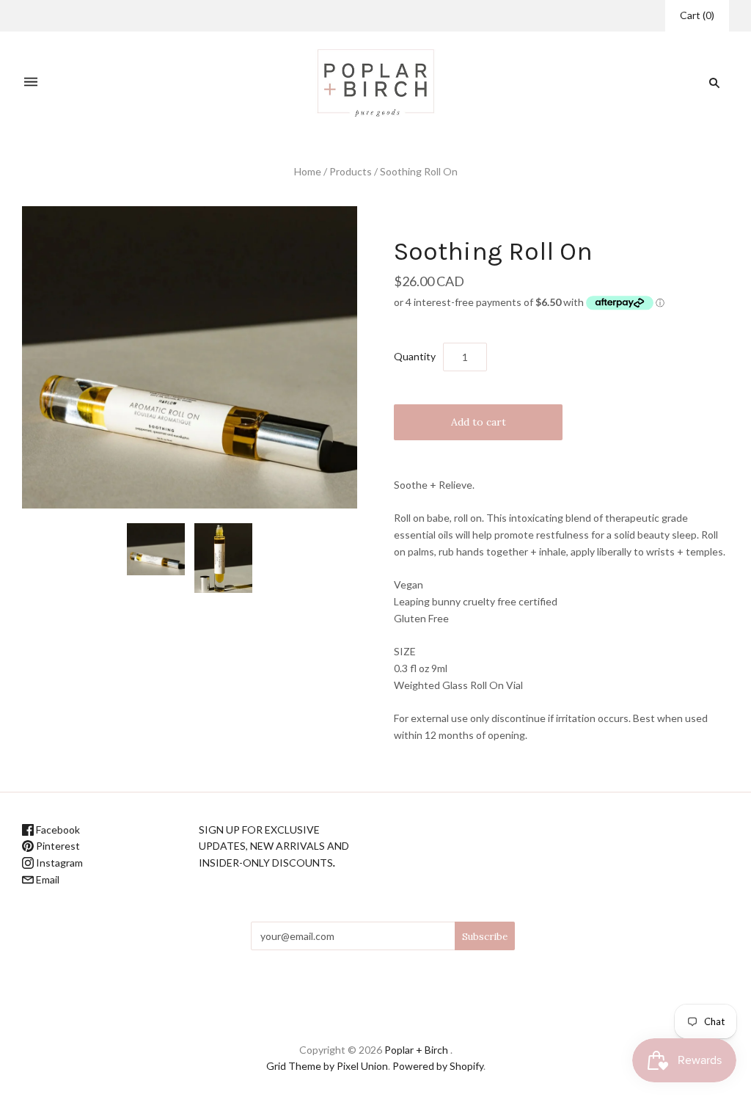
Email (46, 879)
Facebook (57, 829)
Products (350, 171)
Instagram (58, 862)
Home (307, 171)
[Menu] (31, 82)
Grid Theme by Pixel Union (327, 1066)
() (697, 15)
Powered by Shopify (437, 1066)
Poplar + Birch (416, 1049)
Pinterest (57, 845)
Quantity (415, 356)
